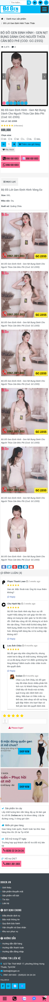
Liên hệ (5, 903)
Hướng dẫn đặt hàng (12, 943)
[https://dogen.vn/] (2, 19)
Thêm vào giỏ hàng (30, 144)
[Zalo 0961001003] (15, 986)
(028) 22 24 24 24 (15, 850)
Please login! (17, 728)
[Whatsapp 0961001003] (8, 986)
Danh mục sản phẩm (16, 19)
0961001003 (12, 158)
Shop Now (24, 751)
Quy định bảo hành (11, 923)
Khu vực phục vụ (10, 931)
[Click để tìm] (29, 2)
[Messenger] (22, 986)
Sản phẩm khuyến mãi (12, 891)
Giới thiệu (6, 887)
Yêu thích (9, 149)
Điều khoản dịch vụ (11, 915)
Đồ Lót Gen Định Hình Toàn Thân (19, 23)
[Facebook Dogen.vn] (3, 986)
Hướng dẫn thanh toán (13, 947)
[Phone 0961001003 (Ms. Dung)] (15, 998)
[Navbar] (44, 9)
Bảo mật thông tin (11, 919)
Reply (12, 597)
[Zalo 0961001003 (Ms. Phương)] (24, 999)
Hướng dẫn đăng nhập (13, 951)
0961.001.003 (13, 863)
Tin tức (5, 899)
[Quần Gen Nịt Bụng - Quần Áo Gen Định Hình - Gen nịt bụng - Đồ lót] (10, 9)
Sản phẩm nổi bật (10, 895)
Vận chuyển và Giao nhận (14, 927)
